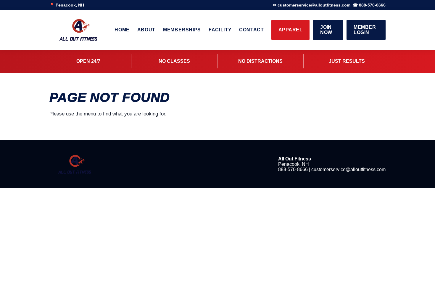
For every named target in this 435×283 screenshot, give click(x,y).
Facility (220, 29)
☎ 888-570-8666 (369, 5)
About (146, 29)
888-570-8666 (293, 169)
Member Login (365, 30)
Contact (251, 29)
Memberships (182, 29)
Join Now (326, 30)
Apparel (290, 29)
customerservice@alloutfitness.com (348, 169)
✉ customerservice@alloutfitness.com (311, 5)
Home (122, 29)
